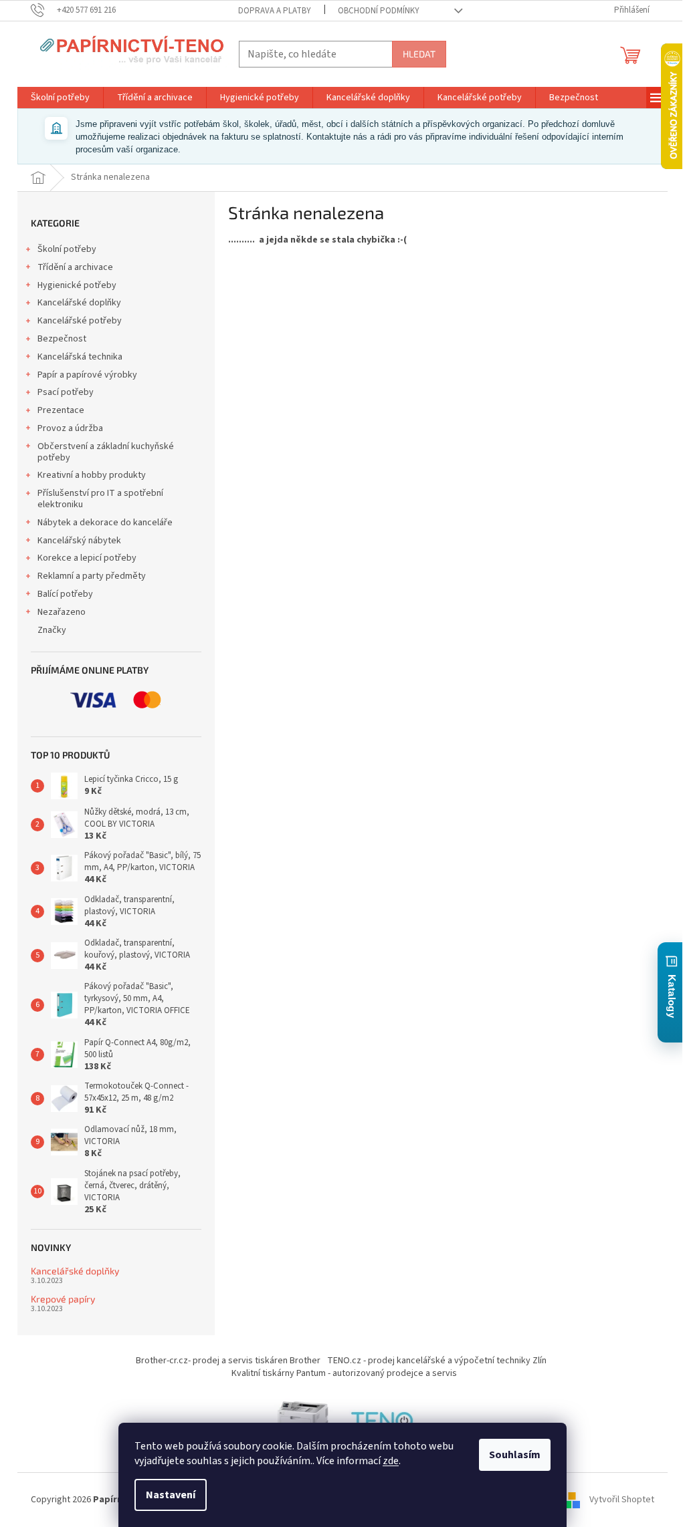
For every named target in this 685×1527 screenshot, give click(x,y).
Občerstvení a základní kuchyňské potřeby (105, 452)
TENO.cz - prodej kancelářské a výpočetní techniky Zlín (437, 1360)
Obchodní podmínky (378, 11)
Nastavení (170, 1495)
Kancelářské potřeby (79, 320)
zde (391, 1460)
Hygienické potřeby (76, 285)
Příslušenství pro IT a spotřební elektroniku (100, 499)
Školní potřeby (66, 249)
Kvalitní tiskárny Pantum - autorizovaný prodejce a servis (344, 1373)
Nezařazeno (61, 612)
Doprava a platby (274, 11)
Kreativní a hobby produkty (91, 475)
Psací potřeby (65, 392)
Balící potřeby (65, 594)
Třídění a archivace (75, 267)
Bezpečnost (61, 338)
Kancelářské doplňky (79, 302)
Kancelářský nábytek (79, 540)
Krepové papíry (63, 1299)
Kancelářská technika (79, 357)
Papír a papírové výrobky (87, 375)
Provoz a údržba (70, 428)
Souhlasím (515, 1454)
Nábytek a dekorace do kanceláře (105, 522)
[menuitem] (60, 97)
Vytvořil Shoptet (621, 1499)
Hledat (419, 53)
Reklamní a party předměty (91, 576)
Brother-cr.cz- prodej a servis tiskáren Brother (228, 1360)
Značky (51, 630)
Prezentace (60, 410)
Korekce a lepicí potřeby (86, 558)
